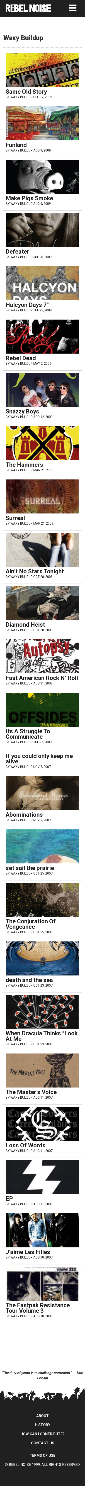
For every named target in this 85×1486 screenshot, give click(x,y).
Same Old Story (26, 91)
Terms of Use (42, 1455)
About (42, 1416)
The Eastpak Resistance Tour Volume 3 (38, 1308)
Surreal (15, 518)
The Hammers (24, 464)
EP (9, 1198)
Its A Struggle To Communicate (28, 734)
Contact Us (42, 1443)
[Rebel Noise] (28, 11)
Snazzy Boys (22, 411)
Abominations (24, 814)
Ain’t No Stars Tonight (35, 571)
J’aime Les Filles (28, 1252)
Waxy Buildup (21, 97)
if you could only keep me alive (39, 759)
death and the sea (29, 980)
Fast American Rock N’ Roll (42, 678)
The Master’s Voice (31, 1092)
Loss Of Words (26, 1145)
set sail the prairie (30, 868)
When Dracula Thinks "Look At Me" (42, 1036)
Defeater (17, 251)
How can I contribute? (42, 1434)
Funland (16, 145)
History (42, 1425)
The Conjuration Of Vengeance (31, 924)
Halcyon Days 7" (27, 304)
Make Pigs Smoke (29, 198)
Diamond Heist (25, 624)
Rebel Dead (21, 358)
